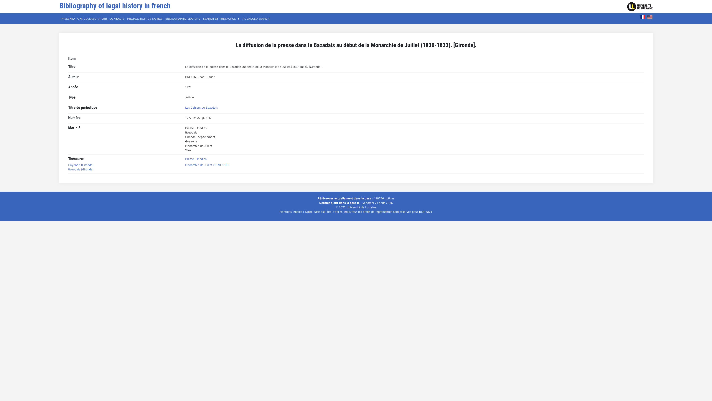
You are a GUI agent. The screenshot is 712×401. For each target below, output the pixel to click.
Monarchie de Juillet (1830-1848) (207, 165)
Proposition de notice (144, 18)
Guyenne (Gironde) (81, 165)
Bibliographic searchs (182, 18)
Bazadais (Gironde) (81, 169)
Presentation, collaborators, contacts (92, 18)
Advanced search (256, 18)
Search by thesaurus (219, 18)
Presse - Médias (196, 158)
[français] (642, 17)
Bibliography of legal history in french (115, 5)
